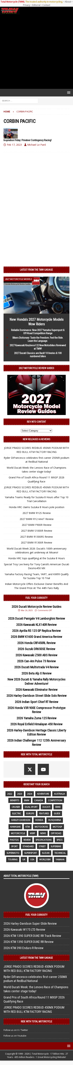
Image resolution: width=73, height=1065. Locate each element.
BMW (26, 800)
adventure (43, 793)
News (43, 833)
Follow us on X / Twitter (16, 1030)
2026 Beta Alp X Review (37, 673)
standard (28, 846)
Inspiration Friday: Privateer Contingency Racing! (28, 140)
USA (32, 859)
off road (56, 833)
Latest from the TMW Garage (36, 269)
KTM (28, 826)
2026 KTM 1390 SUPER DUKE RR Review (29, 942)
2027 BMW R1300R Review (36, 542)
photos (14, 839)
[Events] (11, 133)
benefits (14, 800)
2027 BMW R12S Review (37, 513)
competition (55, 800)
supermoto (13, 852)
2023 (19, 793)
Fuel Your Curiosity (36, 597)
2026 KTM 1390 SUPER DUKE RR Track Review (32, 936)
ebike (58, 806)
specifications (44, 839)
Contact (46, 5)
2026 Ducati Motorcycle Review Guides (36, 606)
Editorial (36, 5)
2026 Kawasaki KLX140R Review (36, 624)
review (27, 839)
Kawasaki (15, 826)
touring (13, 859)
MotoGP (57, 826)
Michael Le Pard (36, 144)
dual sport (31, 806)
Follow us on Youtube (15, 1035)
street (42, 846)
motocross (41, 826)
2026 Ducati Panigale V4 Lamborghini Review (36, 618)
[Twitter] (29, 769)
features (44, 813)
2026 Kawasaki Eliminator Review (37, 689)
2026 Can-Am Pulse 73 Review (36, 661)
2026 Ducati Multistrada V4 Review (36, 667)
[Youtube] (43, 769)
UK (24, 859)
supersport (30, 852)
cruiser (16, 806)
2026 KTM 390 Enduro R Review (23, 948)
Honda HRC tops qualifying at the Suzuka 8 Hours (36, 558)
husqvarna (54, 819)
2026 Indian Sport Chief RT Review (36, 702)
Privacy (26, 5)
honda (39, 819)
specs (59, 839)
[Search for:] (19, 100)
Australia (59, 793)
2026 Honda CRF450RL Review (36, 643)
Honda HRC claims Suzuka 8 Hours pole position (36, 507)
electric (16, 813)
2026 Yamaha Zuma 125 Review (37, 718)
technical (60, 852)
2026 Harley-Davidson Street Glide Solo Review (37, 695)
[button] (68, 92)
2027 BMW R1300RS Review (36, 536)
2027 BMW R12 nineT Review (37, 519)
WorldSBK (45, 859)
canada (38, 800)
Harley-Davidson (20, 819)
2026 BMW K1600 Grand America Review (36, 637)
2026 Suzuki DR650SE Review (36, 649)
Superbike (56, 846)
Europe (30, 813)
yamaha (60, 859)
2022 (9, 793)
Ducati (46, 806)
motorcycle (18, 833)
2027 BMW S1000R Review (36, 530)
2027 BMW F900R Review (36, 524)
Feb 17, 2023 (14, 144)
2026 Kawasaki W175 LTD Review (24, 929)
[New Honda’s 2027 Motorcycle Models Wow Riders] (36, 311)
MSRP (32, 833)
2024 (29, 793)
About (68, 1)
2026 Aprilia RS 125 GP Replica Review (36, 630)
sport (14, 846)
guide (57, 813)
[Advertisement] (36, 51)
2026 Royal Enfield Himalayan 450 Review (36, 724)
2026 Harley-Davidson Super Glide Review (30, 923)
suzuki (45, 852)
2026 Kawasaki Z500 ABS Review (36, 655)
